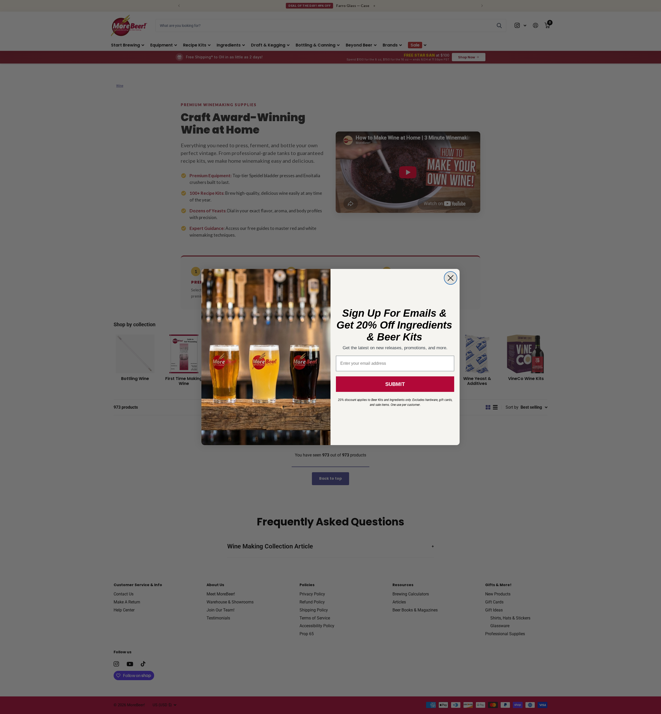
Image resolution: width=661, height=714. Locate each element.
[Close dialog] (450, 277)
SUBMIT (395, 384)
